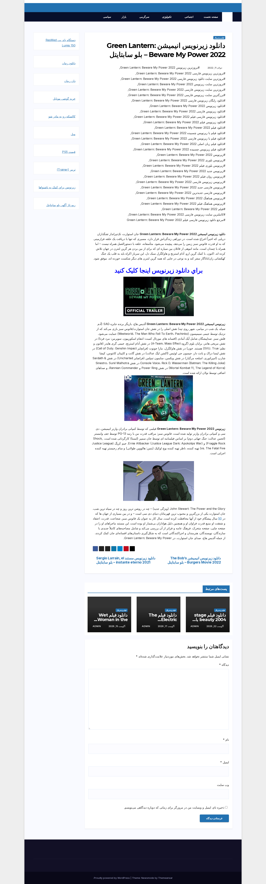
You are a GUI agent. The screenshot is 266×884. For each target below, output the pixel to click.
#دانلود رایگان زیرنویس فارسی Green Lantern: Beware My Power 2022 (178, 100)
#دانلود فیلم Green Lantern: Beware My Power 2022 (190, 127)
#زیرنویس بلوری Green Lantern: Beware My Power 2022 (187, 160)
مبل (73, 134)
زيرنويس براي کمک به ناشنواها (57, 187)
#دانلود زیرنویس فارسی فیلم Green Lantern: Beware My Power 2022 (179, 117)
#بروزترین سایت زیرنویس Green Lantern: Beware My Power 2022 (181, 84)
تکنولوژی (166, 16)
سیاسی (107, 16)
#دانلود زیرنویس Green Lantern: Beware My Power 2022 (187, 106)
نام (226, 739)
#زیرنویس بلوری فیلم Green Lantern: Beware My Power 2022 (184, 165)
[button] (36, 17)
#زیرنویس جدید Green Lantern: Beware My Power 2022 (188, 171)
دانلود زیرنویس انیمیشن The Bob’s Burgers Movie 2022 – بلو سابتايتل (194, 560)
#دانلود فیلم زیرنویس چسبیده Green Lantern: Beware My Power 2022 (179, 149)
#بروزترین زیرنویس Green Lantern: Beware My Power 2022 (160, 67)
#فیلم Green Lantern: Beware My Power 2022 (193, 209)
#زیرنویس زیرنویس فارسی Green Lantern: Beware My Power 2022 (181, 182)
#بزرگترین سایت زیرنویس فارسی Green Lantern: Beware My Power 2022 (176, 95)
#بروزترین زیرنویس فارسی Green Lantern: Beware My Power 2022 (180, 73)
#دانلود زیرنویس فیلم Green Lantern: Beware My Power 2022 (184, 122)
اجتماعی (188, 16)
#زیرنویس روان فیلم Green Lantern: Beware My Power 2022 (184, 176)
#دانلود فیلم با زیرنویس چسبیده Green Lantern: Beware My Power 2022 (178, 133)
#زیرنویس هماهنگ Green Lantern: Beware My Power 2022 (186, 198)
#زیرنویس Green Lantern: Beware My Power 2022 (191, 155)
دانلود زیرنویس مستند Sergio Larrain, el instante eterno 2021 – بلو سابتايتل (125, 560)
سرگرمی (144, 16)
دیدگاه (224, 664)
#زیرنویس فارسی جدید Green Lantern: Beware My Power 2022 (183, 187)
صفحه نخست (211, 16)
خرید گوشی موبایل (64, 98)
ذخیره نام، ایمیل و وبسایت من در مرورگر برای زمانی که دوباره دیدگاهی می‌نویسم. (174, 807)
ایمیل (224, 762)
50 (220, 518)
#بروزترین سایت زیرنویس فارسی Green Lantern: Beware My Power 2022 (177, 89)
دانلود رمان (68, 63)
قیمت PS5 (68, 152)
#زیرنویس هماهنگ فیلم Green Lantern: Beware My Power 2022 (183, 203)
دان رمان (69, 81)
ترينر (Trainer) (66, 169)
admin (195, 626)
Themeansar (165, 877)
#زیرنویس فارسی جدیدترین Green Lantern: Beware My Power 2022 (180, 193)
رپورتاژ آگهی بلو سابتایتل (60, 205)
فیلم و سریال (219, 38)
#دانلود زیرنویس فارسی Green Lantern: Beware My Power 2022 (183, 111)
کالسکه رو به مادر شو (61, 116)
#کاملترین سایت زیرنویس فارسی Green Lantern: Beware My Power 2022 (177, 214)
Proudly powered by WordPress (112, 877)
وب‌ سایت (223, 785)
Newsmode (147, 877)
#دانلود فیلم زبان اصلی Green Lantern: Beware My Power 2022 (183, 144)
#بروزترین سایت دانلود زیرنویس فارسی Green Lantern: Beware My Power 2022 (173, 79)
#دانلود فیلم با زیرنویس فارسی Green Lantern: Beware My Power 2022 (178, 138)
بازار (123, 16)
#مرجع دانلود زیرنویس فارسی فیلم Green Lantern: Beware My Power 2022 (176, 220)
